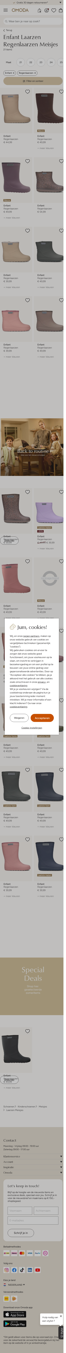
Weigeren (19, 717)
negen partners (31, 635)
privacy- (42, 681)
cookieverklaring (18, 685)
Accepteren (42, 718)
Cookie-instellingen (31, 727)
